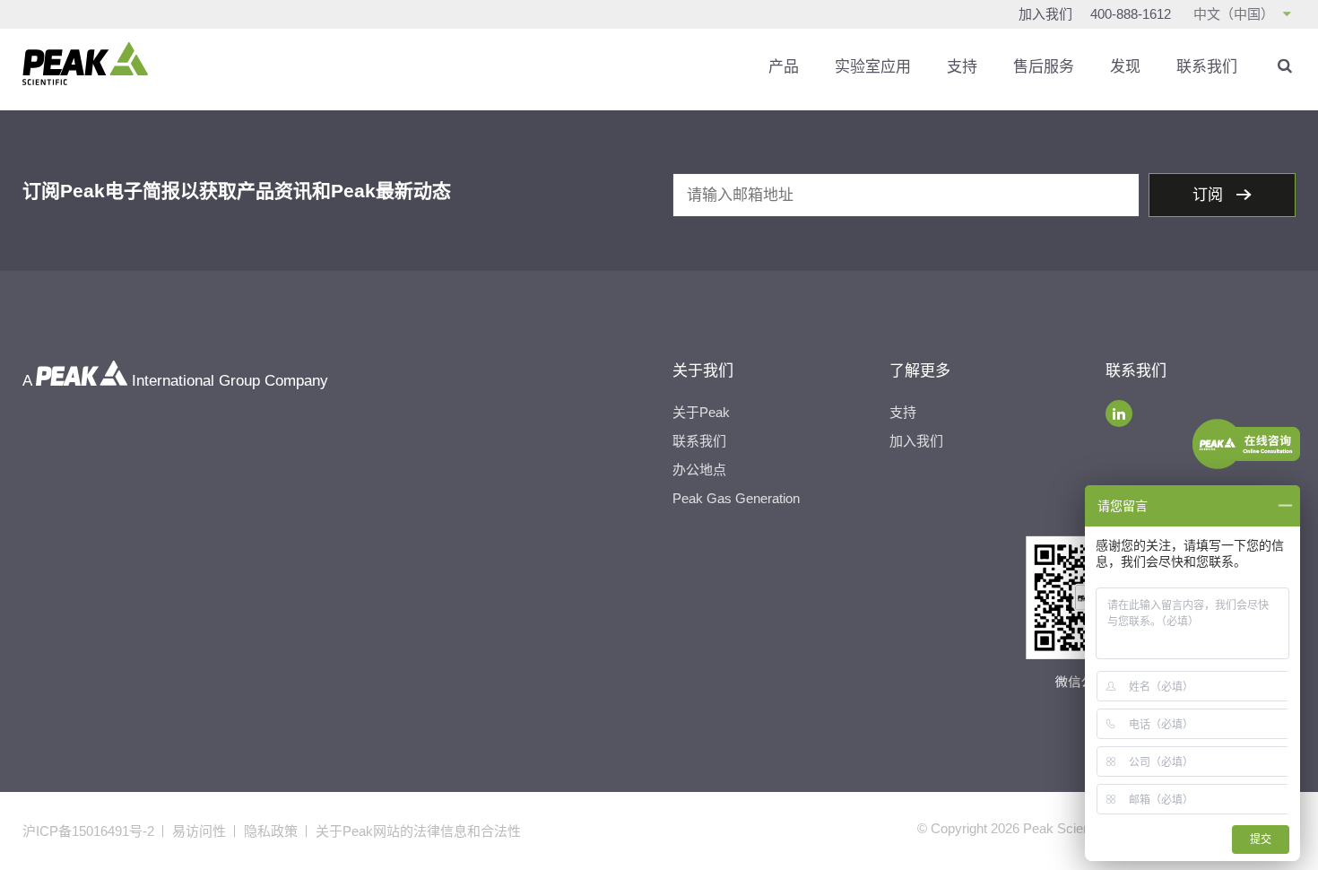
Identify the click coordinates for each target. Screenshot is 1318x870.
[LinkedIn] (1119, 413)
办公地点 (699, 469)
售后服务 (1043, 66)
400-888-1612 (1130, 14)
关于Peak (701, 412)
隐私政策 (271, 831)
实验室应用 (873, 66)
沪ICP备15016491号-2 (88, 831)
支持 (962, 66)
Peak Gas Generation (736, 498)
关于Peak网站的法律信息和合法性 (418, 831)
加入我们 (1045, 14)
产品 (783, 66)
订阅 (1209, 195)
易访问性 (199, 831)
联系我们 (1206, 66)
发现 (1125, 66)
